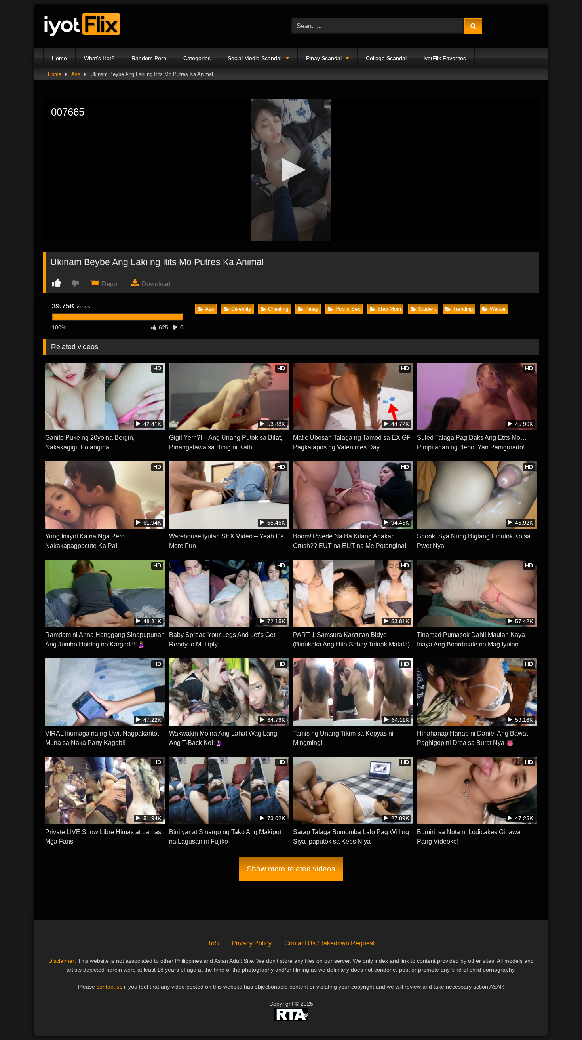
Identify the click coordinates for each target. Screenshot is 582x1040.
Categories (197, 58)
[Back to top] (557, 1016)
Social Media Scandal (254, 58)
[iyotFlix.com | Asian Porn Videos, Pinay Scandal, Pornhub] (82, 26)
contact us (109, 986)
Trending (463, 309)
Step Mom (389, 309)
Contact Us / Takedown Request (329, 943)
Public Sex (347, 309)
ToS (213, 943)
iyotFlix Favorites (445, 58)
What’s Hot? (99, 58)
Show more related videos (291, 869)
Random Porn (148, 58)
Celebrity (241, 309)
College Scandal (386, 58)
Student (427, 309)
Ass (75, 74)
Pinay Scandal (324, 58)
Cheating (278, 309)
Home (59, 58)
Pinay (311, 309)
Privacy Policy (252, 943)
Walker (498, 309)
